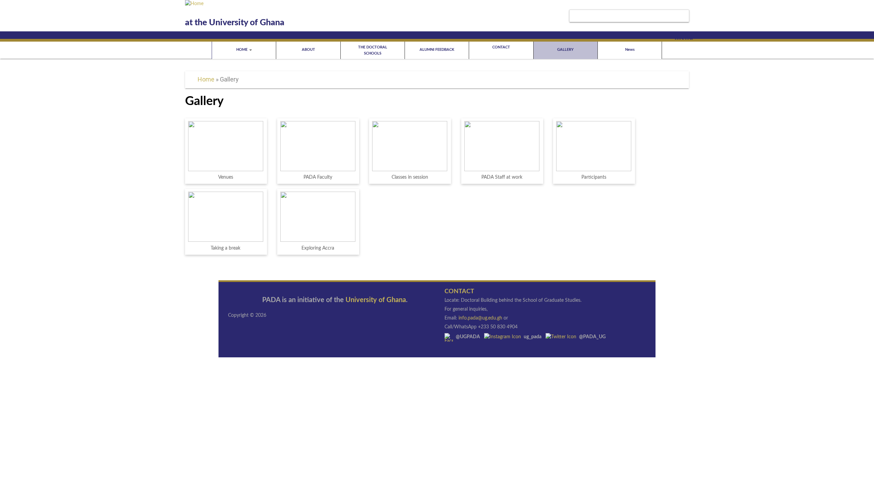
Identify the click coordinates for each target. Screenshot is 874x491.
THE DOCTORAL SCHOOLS (372, 50)
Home (206, 79)
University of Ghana (376, 300)
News (630, 49)
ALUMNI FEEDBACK (437, 49)
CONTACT (501, 47)
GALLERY (565, 49)
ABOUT (308, 49)
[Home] (194, 3)
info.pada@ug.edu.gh (480, 318)
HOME (242, 49)
